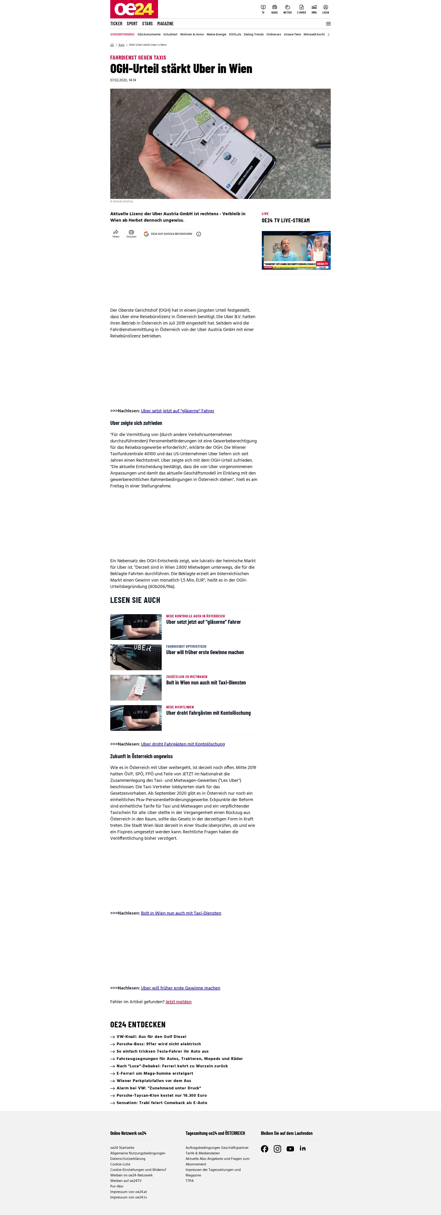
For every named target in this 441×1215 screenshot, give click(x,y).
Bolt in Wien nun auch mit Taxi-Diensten (181, 913)
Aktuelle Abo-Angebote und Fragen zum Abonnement (217, 1161)
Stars (147, 23)
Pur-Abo (116, 1187)
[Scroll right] (328, 34)
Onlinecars (273, 35)
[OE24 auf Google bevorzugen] (198, 234)
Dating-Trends (254, 35)
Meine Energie (216, 35)
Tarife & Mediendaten (203, 1153)
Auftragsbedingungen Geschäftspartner (217, 1148)
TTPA (190, 1181)
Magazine (165, 23)
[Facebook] (264, 1149)
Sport (132, 23)
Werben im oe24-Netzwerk (131, 1175)
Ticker (116, 23)
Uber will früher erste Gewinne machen (180, 988)
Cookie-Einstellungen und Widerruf (138, 1170)
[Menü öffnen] (328, 23)
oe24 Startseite (122, 1148)
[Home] (112, 45)
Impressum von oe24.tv (128, 1198)
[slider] (284, 262)
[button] (269, 262)
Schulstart (170, 35)
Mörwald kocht (314, 35)
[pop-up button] (316, 262)
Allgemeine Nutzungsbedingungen (137, 1153)
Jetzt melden (179, 1002)
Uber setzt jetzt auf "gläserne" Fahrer (177, 411)
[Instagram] (277, 1149)
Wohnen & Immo (192, 35)
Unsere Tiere (292, 35)
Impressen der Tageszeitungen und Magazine (213, 1172)
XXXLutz (235, 35)
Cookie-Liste (120, 1164)
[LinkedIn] (303, 1149)
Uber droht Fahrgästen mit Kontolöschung (183, 744)
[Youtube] (290, 1149)
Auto (121, 45)
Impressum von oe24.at (128, 1192)
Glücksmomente (149, 35)
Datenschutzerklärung (127, 1159)
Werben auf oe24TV (125, 1181)
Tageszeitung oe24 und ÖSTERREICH (215, 1133)
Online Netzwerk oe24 (128, 1133)
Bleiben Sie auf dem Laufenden (287, 1133)
